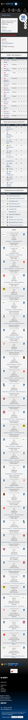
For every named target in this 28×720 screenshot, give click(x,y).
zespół (13, 11)
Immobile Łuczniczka (6, 30)
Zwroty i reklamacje (5, 698)
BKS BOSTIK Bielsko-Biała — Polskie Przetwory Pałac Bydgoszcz (14, 594)
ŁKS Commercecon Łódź (9, 129)
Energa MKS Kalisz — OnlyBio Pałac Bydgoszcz (14, 473)
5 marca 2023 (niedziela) (14, 342)
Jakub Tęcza (8, 35)
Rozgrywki (3, 690)
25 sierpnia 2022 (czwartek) (14, 596)
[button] (16, 4)
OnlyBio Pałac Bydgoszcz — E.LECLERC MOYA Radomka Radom (14, 528)
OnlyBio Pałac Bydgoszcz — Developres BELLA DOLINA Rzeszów (14, 542)
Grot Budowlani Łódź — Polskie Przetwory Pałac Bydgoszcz (14, 618)
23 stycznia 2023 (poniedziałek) (14, 410)
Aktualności (4, 685)
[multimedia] (25, 9)
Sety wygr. (21, 125)
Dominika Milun (6, 108)
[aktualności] (3, 9)
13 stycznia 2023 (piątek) (14, 424)
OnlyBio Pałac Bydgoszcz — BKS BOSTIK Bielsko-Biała (14, 432)
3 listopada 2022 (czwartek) (14, 547)
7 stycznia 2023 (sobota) (14, 438)
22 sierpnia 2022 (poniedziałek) (14, 646)
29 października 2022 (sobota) (14, 561)
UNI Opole (11, 169)
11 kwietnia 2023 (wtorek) (14, 260)
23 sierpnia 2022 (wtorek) (14, 633)
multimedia (25, 11)
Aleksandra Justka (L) (6, 75)
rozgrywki (19, 11)
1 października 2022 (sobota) (14, 574)
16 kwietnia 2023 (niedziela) (14, 246)
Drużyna (8, 125)
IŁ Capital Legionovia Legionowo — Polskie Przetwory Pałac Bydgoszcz (14, 643)
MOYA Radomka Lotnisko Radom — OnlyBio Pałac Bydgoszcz (14, 391)
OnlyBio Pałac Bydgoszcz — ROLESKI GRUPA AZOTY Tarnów (14, 569)
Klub (2, 686)
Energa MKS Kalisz (13, 209)
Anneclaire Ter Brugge (7, 99)
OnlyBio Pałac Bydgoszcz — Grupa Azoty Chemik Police (14, 460)
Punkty (16, 125)
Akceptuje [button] (20, 717)
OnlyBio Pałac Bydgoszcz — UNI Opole (14, 364)
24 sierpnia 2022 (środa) (14, 608)
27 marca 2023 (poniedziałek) (14, 301)
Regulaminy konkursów (6, 700)
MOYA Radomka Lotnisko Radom (9, 173)
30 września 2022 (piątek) (14, 585)
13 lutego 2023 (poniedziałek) (14, 369)
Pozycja (14, 58)
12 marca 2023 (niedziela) (14, 328)
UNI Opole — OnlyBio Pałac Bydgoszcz (14, 501)
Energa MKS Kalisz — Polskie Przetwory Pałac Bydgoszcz (14, 583)
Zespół (2, 688)
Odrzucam (14, 717)
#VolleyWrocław (12, 211)
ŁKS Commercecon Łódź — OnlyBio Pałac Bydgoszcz (14, 282)
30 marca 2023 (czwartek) (14, 287)
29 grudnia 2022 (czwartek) (14, 451)
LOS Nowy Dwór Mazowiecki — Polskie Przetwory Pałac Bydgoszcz (14, 657)
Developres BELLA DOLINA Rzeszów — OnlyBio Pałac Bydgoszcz (14, 405)
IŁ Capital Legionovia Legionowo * (9, 184)
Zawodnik (6, 58)
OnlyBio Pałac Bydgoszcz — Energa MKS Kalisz (14, 337)
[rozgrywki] (19, 9)
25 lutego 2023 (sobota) (14, 356)
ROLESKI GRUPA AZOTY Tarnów (9, 179)
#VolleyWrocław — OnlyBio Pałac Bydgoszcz (14, 241)
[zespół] (13, 9)
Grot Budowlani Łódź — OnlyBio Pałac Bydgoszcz (14, 350)
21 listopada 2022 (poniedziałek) (14, 506)
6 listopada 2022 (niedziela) (14, 533)
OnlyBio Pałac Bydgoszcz (7, 43)
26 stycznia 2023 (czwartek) (14, 397)
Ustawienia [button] (10, 714)
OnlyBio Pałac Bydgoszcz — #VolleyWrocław (14, 254)
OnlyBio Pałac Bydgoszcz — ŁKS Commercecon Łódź (14, 268)
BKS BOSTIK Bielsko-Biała (9, 147)
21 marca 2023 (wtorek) (14, 315)
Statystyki (3, 691)
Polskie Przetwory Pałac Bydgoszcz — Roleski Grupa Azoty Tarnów (14, 630)
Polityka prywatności (5, 697)
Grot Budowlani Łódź (13, 201)
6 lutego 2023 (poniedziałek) (14, 383)
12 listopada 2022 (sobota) (14, 520)
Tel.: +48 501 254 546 (6, 707)
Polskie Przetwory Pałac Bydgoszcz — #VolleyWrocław (14, 606)
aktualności (3, 11)
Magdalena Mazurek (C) (6, 81)
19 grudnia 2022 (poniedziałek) (14, 465)
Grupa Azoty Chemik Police (9, 141)
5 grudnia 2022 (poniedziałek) (14, 492)
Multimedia (3, 682)
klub (9, 11)
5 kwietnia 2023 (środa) (14, 274)
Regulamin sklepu (4, 695)
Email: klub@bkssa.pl (6, 709)
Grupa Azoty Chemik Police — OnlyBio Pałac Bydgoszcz (14, 323)
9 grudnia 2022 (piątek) (14, 479)
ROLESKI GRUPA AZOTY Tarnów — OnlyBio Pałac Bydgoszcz (14, 419)
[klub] (9, 9)
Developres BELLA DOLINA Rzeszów (16, 198)
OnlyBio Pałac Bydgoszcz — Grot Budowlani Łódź (14, 487)
